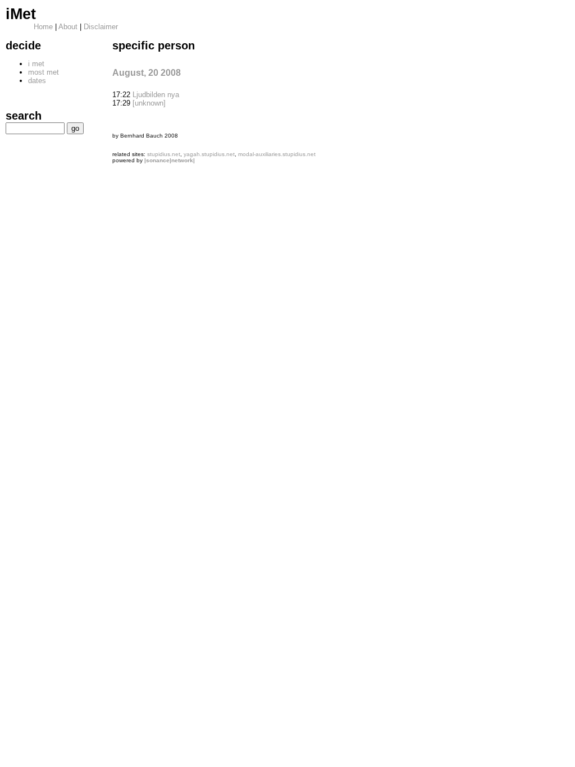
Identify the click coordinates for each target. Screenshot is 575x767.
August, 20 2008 (146, 72)
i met (36, 64)
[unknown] (149, 103)
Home (43, 26)
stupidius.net (163, 154)
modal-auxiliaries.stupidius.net (277, 154)
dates (37, 80)
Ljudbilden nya (156, 94)
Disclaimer (101, 26)
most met (43, 72)
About (67, 26)
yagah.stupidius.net (209, 154)
